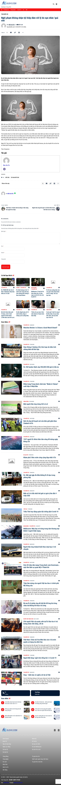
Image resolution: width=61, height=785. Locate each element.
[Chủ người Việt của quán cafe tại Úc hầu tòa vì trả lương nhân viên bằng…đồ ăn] (11, 625)
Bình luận (3, 231)
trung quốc (13, 9)
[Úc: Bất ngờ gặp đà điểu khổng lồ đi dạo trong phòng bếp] (11, 479)
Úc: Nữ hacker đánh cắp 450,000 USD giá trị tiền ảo (41, 367)
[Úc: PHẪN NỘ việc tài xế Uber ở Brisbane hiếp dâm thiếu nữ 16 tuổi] (8, 282)
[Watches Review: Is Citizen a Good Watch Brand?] (11, 331)
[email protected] (18, 782)
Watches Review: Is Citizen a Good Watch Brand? (40, 328)
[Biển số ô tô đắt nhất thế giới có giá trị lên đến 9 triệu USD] (11, 497)
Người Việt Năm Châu (28, 618)
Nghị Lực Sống (6, 746)
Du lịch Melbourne (36, 746)
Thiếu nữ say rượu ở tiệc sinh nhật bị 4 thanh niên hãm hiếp (37, 313)
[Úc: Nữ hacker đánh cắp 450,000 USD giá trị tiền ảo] (11, 370)
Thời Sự (25, 509)
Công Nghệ (5, 759)
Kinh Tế (5, 741)
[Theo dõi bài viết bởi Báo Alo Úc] (3, 25)
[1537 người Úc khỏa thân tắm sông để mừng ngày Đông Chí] (11, 443)
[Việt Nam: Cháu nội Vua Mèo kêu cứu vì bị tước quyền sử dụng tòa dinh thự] (11, 643)
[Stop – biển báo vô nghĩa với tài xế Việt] (11, 678)
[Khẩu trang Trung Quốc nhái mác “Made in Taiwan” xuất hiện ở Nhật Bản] (11, 388)
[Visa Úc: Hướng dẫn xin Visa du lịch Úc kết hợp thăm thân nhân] (57, 717)
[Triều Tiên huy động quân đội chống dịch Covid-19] (11, 515)
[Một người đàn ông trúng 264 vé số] (11, 408)
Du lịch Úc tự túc (36, 749)
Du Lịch (5, 762)
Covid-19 (19, 9)
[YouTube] (45, 693)
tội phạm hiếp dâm (15, 177)
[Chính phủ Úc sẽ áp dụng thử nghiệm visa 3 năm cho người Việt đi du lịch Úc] (57, 710)
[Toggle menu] (59, 3)
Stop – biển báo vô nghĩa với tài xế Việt (36, 675)
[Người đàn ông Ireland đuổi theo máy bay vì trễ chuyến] (11, 550)
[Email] (11, 32)
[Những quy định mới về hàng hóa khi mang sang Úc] (27, 710)
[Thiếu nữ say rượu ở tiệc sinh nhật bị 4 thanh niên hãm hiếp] (38, 304)
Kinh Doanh (6, 738)
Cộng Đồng (49, 309)
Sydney (18, 287)
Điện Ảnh (5, 764)
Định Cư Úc (5, 767)
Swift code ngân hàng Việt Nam (40, 759)
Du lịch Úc (25, 454)
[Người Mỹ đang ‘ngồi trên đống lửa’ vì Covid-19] (11, 661)
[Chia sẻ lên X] (7, 32)
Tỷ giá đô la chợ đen (37, 762)
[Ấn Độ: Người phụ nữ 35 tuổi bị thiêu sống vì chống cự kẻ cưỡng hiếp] (23, 304)
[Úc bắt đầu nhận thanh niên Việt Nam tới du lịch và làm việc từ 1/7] (27, 703)
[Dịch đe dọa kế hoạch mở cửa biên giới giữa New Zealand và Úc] (11, 425)
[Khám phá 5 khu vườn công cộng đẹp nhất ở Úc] (11, 461)
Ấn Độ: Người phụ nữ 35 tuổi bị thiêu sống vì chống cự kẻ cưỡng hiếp (22, 313)
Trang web (3, 259)
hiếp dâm (7, 177)
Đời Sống (5, 770)
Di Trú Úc (34, 741)
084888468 (6, 782)
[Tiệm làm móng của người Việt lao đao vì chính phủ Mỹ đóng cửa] (11, 587)
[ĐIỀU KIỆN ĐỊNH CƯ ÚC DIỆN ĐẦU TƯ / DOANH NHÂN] (27, 717)
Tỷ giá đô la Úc (36, 756)
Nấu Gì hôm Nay (7, 744)
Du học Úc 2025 (36, 744)
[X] (15, 693)
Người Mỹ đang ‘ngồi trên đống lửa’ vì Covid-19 (39, 658)
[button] (15, 32)
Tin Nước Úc (4, 14)
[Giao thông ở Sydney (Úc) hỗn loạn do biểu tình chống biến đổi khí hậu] (11, 351)
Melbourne (33, 287)
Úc (23, 9)
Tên (2, 246)
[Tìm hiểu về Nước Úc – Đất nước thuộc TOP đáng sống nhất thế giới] (57, 703)
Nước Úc (34, 738)
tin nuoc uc (6, 9)
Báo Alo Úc (12, 24)
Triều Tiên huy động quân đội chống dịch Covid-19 (40, 512)
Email (2, 252)
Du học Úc (5, 749)
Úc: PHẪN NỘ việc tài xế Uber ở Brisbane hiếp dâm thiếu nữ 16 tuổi (7, 291)
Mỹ (26, 9)
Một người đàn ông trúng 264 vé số (35, 404)
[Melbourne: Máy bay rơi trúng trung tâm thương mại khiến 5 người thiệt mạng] (11, 532)
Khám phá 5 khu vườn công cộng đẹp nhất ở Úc (39, 457)
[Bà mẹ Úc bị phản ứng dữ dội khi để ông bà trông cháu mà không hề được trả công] (11, 607)
